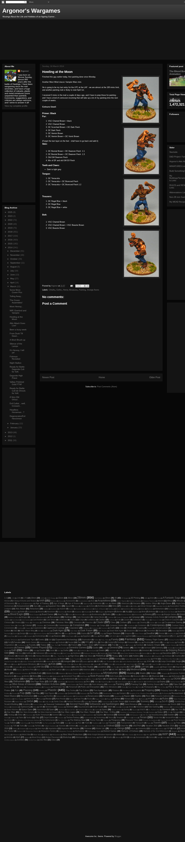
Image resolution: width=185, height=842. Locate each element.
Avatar (71, 609)
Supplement (90, 715)
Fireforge (120, 642)
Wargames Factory (48, 731)
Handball (51, 653)
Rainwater (83, 693)
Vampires (23, 728)
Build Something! (177, 171)
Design (22, 633)
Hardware (77, 653)
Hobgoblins (158, 656)
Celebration (137, 620)
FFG (87, 642)
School (157, 701)
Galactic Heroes (170, 645)
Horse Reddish (34, 659)
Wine (148, 734)
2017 (10, 236)
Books (108, 614)
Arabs (76, 606)
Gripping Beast (176, 650)
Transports (139, 723)
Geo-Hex (137, 648)
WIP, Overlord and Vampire (18, 311)
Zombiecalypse (9, 740)
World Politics (92, 737)
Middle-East (51, 673)
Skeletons (49, 707)
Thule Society (179, 720)
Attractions (34, 609)
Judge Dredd (166, 661)
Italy (92, 661)
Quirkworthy (72, 693)
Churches (89, 622)
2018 (10, 232)
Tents (135, 717)
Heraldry (21, 656)
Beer (94, 612)
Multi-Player (84, 676)
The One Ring (62, 720)
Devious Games (41, 633)
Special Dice (71, 709)
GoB (13, 650)
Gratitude (83, 650)
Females (17, 642)
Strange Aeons (93, 290)
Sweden (171, 715)
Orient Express (123, 681)
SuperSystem (78, 715)
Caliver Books (98, 617)
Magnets (178, 667)
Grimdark (145, 650)
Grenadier (112, 650)
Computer (93, 625)
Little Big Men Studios (84, 667)
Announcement (23, 606)
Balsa (142, 609)
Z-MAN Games (175, 737)
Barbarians (159, 609)
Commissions (63, 625)
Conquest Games (117, 625)
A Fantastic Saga (171, 598)
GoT (59, 650)
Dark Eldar (73, 631)
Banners (150, 609)
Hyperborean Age (145, 659)
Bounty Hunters (126, 614)
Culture (7, 631)
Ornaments (140, 681)
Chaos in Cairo (157, 620)
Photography (149, 687)
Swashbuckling (157, 715)
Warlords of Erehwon (130, 731)
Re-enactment (177, 693)
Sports (104, 709)
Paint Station (84, 684)
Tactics (29, 717)
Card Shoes (51, 620)
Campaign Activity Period (154, 617)
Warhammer (80, 731)
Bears (69, 612)
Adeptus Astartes (134, 601)
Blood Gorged (34, 614)
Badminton (127, 609)
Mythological (177, 676)
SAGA (30, 701)
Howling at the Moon (16, 318)
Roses (143, 699)
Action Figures (121, 601)
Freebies (64, 645)
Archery (92, 606)
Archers (83, 606)
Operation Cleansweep (75, 681)
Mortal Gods (46, 676)
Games (20, 647)
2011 (10, 440)
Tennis (129, 717)
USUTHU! (137, 726)
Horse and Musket (16, 659)
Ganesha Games (77, 647)
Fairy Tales (105, 640)
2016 (10, 240)
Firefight (111, 642)
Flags (139, 642)
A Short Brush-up (17, 340)
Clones (152, 622)
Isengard (67, 661)
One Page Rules (37, 681)
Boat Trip (61, 614)
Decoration (163, 631)
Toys (80, 723)
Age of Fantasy (42, 603)
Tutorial (29, 726)
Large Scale (130, 664)
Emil (130, 636)
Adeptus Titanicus (149, 601)
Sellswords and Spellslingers (104, 704)
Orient (113, 681)
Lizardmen (102, 667)
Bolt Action (78, 614)
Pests (123, 687)
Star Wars (11, 712)
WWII (131, 737)
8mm (158, 598)
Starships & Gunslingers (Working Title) (133, 712)
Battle (22, 612)
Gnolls (6, 650)
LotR (131, 666)
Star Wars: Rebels (88, 712)
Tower (66, 723)
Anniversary (9, 606)
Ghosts (170, 648)
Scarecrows (106, 701)
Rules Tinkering (179, 699)
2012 (10, 436)
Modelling (131, 673)
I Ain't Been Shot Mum (168, 659)
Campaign (136, 617)
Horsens (44, 659)
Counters (104, 628)
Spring (126, 709)
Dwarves (57, 636)
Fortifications (22, 645)
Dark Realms (102, 631)
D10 (39, 631)
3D (116, 598)
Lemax (7, 667)
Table (21, 717)
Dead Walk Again (116, 631)
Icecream (182, 659)
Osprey (163, 681)
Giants (177, 648)
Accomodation (83, 601)
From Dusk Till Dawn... (16, 334)
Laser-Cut (155, 664)
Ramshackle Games (110, 693)
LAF (102, 664)
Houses (84, 659)
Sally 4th (48, 701)
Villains (133, 728)
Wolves (26, 737)
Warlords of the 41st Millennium (155, 731)
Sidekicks (15, 707)
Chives (27, 622)
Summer (55, 715)
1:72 (25, 598)
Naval (26, 679)
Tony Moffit (35, 723)
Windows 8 (140, 734)
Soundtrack (176, 707)
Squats (134, 709)
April (12, 282)
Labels (96, 664)
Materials (86, 670)
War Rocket (9, 731)
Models (143, 673)
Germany (159, 648)
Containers (142, 625)
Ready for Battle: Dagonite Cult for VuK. (17, 369)
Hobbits (136, 656)
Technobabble (89, 717)
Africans (179, 601)
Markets (76, 670)
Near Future (47, 679)
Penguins (47, 687)
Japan (142, 661)
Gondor (42, 650)
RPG (150, 699)
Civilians (123, 622)
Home (102, 377)
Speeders (81, 709)
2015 (10, 243)
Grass (75, 650)
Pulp (22, 693)
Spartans (62, 709)
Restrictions (8, 699)
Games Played (38, 647)
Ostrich (6, 684)
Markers (67, 670)
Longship (122, 667)
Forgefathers (9, 645)
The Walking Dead (77, 720)
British (182, 614)
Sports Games (116, 709)
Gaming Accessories (59, 648)
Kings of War (66, 664)
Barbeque (171, 609)
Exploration (86, 640)
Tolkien (13, 723)
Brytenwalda (43, 617)
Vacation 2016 (168, 726)
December (15, 251)
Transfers (112, 723)
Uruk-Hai (124, 726)
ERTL (175, 636)
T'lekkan (13, 717)
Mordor (26, 676)
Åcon (93, 601)
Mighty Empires (73, 673)
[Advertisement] (91, 39)
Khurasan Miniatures (28, 664)
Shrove (6, 707)
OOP (51, 681)
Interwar (48, 661)
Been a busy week (18, 329)
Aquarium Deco (54, 606)
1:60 (18, 598)
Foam (165, 642)
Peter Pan (131, 687)
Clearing (143, 622)
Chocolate (35, 622)
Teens (110, 717)
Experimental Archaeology (67, 639)
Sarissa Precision (74, 701)
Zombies (20, 740)
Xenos (151, 737)
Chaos (147, 620)
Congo (102, 625)
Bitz (160, 612)
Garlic (105, 648)
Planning (27, 690)
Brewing (148, 614)
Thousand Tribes (131, 720)
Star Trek (178, 709)
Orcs (88, 681)
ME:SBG (115, 670)
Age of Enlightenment (25, 603)
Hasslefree (167, 653)
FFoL (95, 642)
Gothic (59, 290)
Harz (150, 653)
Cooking (20, 628)
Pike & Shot (161, 687)
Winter (155, 734)
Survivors (121, 715)
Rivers (72, 699)
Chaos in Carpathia (172, 620)
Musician (155, 676)
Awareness (79, 609)
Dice (60, 633)
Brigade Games (170, 614)
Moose (19, 676)
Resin (148, 696)
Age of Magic (59, 603)
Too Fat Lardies (47, 723)
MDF (107, 670)
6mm (152, 598)
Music (146, 676)
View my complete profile (16, 106)
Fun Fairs (122, 645)
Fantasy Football (174, 640)
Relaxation (69, 696)
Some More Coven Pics (16, 291)
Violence (161, 728)
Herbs (30, 656)
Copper (28, 628)
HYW (155, 659)
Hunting (118, 659)
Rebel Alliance (10, 696)
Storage (176, 712)
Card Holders (38, 620)
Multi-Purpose (97, 676)
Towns (73, 723)
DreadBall (150, 633)
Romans (127, 699)
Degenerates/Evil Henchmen (17, 417)
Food (179, 642)
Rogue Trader (99, 699)
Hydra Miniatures (130, 659)
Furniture (139, 645)
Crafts (112, 628)
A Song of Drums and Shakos (24, 601)
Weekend (16, 734)
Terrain (143, 717)
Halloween (40, 653)
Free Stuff (54, 645)
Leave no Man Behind (177, 664)
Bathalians (13, 612)
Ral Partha (94, 693)
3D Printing (135, 598)
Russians (8, 701)
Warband (20, 731)
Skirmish (70, 707)
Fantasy (130, 639)
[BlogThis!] (79, 286)
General (114, 647)
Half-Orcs (18, 653)
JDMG (149, 661)
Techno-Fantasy (73, 717)
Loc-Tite (113, 667)
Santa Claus (59, 701)
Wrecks (118, 737)
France (43, 645)
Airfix (106, 603)
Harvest (144, 653)
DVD (49, 636)
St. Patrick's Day (154, 709)
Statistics (152, 712)
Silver (35, 707)
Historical (101, 656)
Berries (120, 612)
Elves (102, 636)
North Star (117, 679)
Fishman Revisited (15, 357)
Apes (36, 606)
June (12, 274)
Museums (137, 676)
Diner (66, 633)
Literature (67, 667)
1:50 (12, 598)
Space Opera (27, 709)
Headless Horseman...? (17, 411)
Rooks (136, 699)
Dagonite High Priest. (16, 376)
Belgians (101, 612)
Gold (35, 650)
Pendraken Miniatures (34, 687)
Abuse (61, 601)
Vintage (152, 728)
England (154, 636)
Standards (166, 709)
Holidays (168, 656)
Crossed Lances (161, 628)
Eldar (95, 636)
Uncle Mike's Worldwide (95, 726)
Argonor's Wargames (31, 10)
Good (52, 650)
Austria (45, 609)
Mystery (166, 676)
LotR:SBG (145, 667)
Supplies (99, 715)
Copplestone (38, 628)
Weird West (37, 734)
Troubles (7, 726)
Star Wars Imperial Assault (47, 712)
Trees (178, 723)
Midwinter (62, 673)
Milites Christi (85, 673)
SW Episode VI (135, 715)
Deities (174, 631)
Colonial (28, 625)
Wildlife (119, 734)
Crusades (175, 628)
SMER (109, 707)
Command (51, 625)
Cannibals (15, 620)
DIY (92, 633)
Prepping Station (167, 690)
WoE (18, 737)
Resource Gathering (163, 696)
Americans (125, 603)
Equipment (165, 636)
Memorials (165, 670)
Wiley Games (129, 734)
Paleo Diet (177, 684)
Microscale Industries (21, 673)
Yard (158, 737)
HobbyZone (147, 656)
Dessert (31, 633)
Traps (149, 723)
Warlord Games (109, 731)
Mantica (19, 670)
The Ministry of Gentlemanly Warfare (27, 720)
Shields (173, 704)
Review (49, 699)
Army (114, 606)
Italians (85, 661)
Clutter (159, 622)
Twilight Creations (50, 726)
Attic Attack (20, 609)
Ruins (157, 699)
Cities (112, 622)
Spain (51, 709)
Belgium (110, 612)
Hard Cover (66, 653)
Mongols (164, 673)
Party (14, 687)
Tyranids (62, 726)
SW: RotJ (146, 715)
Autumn (63, 609)
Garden (96, 648)
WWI (125, 737)
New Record (82, 679)
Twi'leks (38, 726)
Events (41, 639)
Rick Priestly (61, 699)
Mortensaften (56, 676)
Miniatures (73, 290)
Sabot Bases (19, 701)
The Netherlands (48, 720)
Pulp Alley (35, 693)
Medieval (135, 669)
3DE (146, 598)
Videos (111, 728)
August (13, 267)
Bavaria (41, 612)
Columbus (40, 625)
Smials (124, 707)
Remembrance (80, 696)
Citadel (100, 622)
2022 (10, 220)
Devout (52, 633)
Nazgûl (36, 679)
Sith (40, 707)
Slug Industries (84, 707)
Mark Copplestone (43, 670)
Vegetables (52, 728)
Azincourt (89, 609)
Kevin (15, 664)
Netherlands (70, 679)
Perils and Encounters (90, 687)
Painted (110, 684)
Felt (9, 642)
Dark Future (86, 630)
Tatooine (61, 717)
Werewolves (56, 734)
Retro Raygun (19, 699)
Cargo (81, 620)
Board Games (47, 614)
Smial (117, 707)
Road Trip (80, 699)
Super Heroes (66, 715)
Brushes (33, 617)
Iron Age (57, 661)
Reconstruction (27, 696)
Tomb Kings (24, 723)
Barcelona (181, 609)
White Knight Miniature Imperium (100, 734)
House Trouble (74, 659)
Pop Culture (84, 690)
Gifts (183, 648)
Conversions (9, 628)
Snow (131, 707)
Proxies (14, 693)
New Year (92, 679)
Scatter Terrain (118, 701)
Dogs (102, 633)
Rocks (89, 699)
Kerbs (9, 664)
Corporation (74, 628)
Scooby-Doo (180, 701)
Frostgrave (102, 645)
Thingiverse (116, 720)
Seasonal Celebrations (55, 704)
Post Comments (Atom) (107, 387)
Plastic (52, 690)
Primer (179, 690)
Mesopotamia (177, 670)
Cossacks (86, 628)
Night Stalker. (16, 363)
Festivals (61, 642)
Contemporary (157, 625)
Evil (50, 640)
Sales (40, 701)
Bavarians (51, 612)
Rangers (122, 693)
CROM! (129, 628)
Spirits (97, 709)
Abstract (53, 601)
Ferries (53, 642)
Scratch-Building (11, 704)
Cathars (111, 620)
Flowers (157, 642)
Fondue (172, 642)
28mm (81, 597)
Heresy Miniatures (43, 656)
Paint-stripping (97, 684)
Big (127, 612)
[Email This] (76, 286)
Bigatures (136, 612)
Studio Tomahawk (42, 715)
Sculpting (26, 704)
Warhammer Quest (94, 731)
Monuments (9, 676)
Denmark (7, 633)
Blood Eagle (16, 614)
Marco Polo (29, 670)
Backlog (111, 609)
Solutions (166, 707)
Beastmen (78, 612)
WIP (165, 734)
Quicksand (61, 693)
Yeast (165, 737)
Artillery (135, 606)
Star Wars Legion (68, 712)
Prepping (149, 690)
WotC (101, 737)
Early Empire (69, 636)
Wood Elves (36, 737)
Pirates (7, 690)
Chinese (7, 622)
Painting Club (136, 684)
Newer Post (48, 377)
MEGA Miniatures (152, 670)
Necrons (59, 679)
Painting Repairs (153, 684)
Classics (134, 622)
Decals (141, 631)
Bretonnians (138, 614)
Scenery (144, 701)
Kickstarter (44, 664)
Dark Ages (58, 630)
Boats (70, 614)
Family (114, 639)
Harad (58, 653)
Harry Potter (112, 653)
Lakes (110, 664)
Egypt (79, 636)
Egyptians (87, 636)
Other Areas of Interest (23, 684)
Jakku (117, 661)
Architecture (103, 606)
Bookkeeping (97, 614)
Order (96, 681)
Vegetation (65, 728)
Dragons (128, 633)
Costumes (95, 628)
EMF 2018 (122, 636)
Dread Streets (139, 633)
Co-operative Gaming (173, 622)
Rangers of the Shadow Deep (140, 693)
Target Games (49, 717)
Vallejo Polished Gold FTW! (17, 383)
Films (102, 642)
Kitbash (76, 664)
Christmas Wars (62, 622)
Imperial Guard (9, 661)
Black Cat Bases (169, 612)
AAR (41, 600)
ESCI (181, 636)
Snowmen (140, 707)
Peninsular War (59, 687)
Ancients (137, 603)
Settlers (144, 704)
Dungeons (20, 636)
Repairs (127, 696)
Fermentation (44, 642)
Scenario (132, 701)
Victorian (87, 728)
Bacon (118, 609)
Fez (79, 642)
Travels (157, 722)
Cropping (140, 628)
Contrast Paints (178, 625)
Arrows (123, 606)
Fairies (96, 640)
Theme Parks (95, 720)
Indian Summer (28, 661)
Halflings (29, 653)
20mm (70, 598)
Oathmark (145, 679)
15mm (60, 598)
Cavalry (127, 620)
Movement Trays (70, 676)
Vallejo (15, 728)
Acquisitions (104, 600)
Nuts (136, 679)
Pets (139, 687)
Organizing (104, 681)
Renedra (106, 696)
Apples (43, 606)
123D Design (51, 598)
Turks (22, 726)
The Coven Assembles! (16, 301)
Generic (126, 648)
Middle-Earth (36, 673)
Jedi (156, 661)
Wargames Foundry (65, 731)
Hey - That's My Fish (60, 656)
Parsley (6, 687)
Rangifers (156, 693)
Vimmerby (142, 728)
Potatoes (115, 690)
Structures (29, 715)
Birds (144, 612)
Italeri (77, 661)
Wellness (47, 734)
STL (168, 712)
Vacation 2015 (152, 726)
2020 (10, 224)
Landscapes (119, 664)
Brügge (24, 617)
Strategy (11, 715)
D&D (15, 631)
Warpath (174, 731)
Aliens (114, 603)
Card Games (26, 620)
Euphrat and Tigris (27, 640)
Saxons (94, 701)
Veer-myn (41, 728)
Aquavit (68, 606)
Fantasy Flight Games (154, 639)
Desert (15, 633)
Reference (59, 696)
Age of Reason (74, 603)
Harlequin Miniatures (90, 653)
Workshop (67, 737)
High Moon (88, 656)
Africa (169, 601)
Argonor (25, 71)
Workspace (80, 737)
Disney (74, 633)
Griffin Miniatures (132, 650)
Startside (173, 152)
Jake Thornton (108, 661)
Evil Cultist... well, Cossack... (17, 404)
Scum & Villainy (38, 704)
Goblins (26, 650)
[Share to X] (82, 286)
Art (129, 606)
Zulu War (43, 740)
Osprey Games (175, 681)
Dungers (30, 636)
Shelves (152, 704)
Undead (110, 725)
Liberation (16, 667)
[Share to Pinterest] (87, 286)
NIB (107, 679)
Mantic (10, 669)
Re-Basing (165, 693)
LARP (139, 664)
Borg (116, 614)
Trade (87, 723)
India (18, 661)
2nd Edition (98, 598)
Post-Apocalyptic (101, 690)
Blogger (118, 836)
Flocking (147, 642)
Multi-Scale (114, 676)
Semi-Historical (131, 704)
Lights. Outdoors (27, 667)
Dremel (162, 633)
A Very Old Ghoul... (14, 398)
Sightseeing (25, 707)
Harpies (102, 653)
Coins (20, 625)
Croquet (149, 628)
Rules (165, 698)
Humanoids (93, 659)
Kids (53, 664)
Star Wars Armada (27, 712)
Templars (120, 717)
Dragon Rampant (113, 633)
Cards (72, 620)
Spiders (89, 709)
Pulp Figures (49, 693)
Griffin (121, 650)
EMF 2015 (112, 636)
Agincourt (87, 603)
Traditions (95, 723)
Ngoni (100, 679)
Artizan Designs (146, 606)
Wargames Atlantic (32, 731)
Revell (41, 699)
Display (84, 633)
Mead (124, 669)
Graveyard (92, 650)
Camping (172, 617)
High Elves (74, 656)
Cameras (111, 617)
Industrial (39, 661)
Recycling (40, 696)
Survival (109, 715)
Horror (65, 290)
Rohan (117, 699)
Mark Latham (57, 670)
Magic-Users (167, 667)
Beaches (61, 612)
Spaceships (41, 709)
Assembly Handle (161, 606)
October (14, 259)
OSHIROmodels (151, 681)
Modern (153, 673)
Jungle (178, 661)
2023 (10, 216)
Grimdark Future (158, 650)
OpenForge (61, 681)
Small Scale (98, 707)
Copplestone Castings (55, 628)
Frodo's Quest (88, 645)
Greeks (102, 650)
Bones (87, 614)
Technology (100, 717)
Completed (78, 625)
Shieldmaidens (163, 704)
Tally (37, 717)
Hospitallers (53, 659)
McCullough (98, 670)
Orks (131, 681)
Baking (135, 609)
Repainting (117, 696)
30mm (107, 598)
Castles (102, 620)
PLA (16, 690)
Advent (160, 601)
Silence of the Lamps (16, 345)
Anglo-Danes (166, 603)
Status (160, 712)
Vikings (120, 728)
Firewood (131, 642)
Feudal (71, 642)
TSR (14, 726)
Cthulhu (52, 290)
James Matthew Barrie (129, 661)
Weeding (7, 734)
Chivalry (17, 622)
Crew (121, 628)
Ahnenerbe (97, 603)
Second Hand (77, 704)
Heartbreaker (9, 656)
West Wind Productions (73, 734)
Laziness (164, 664)
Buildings (68, 617)
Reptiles (138, 696)
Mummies (126, 676)
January (14, 427)
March (13, 286)
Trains (104, 723)
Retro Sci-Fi (31, 699)
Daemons (47, 631)
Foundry (32, 645)
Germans (147, 648)
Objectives (158, 679)
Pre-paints (137, 690)
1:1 (5, 598)
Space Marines (12, 709)
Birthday (152, 612)
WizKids (10, 737)
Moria (35, 676)
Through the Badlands (150, 720)
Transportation (126, 723)
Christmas (46, 622)
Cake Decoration (83, 617)
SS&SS (142, 709)
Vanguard (31, 728)
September (15, 263)
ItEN (98, 661)
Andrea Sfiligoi (151, 603)
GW (6, 653)
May (12, 278)
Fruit (113, 645)
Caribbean (91, 620)
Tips (5, 723)
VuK (174, 728)
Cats (119, 620)
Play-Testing (71, 690)
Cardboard (63, 620)
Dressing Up (172, 633)
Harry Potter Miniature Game (129, 653)
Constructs (131, 625)
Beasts (86, 612)
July (12, 271)
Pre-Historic (126, 690)
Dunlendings (40, 636)
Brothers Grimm (13, 617)
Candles (7, 620)
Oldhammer (19, 681)
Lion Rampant (54, 667)
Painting (82, 290)
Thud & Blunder (165, 720)
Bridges (158, 614)
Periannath (73, 687)
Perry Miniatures (110, 687)
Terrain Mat (157, 717)
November (15, 255)
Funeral (130, 645)
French (74, 645)
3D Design (124, 598)
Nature (17, 679)
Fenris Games (30, 642)
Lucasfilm (157, 667)
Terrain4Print (170, 717)
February (14, 423)
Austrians (54, 609)
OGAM (177, 678)
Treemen (170, 723)
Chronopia (77, 622)
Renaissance (93, 696)
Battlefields (31, 612)
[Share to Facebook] (85, 286)
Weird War (26, 734)
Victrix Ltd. (100, 728)
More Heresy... (16, 306)
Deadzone (131, 631)
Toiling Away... (16, 296)
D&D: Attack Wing (28, 631)
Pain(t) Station (71, 684)
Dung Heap (11, 636)
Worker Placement (52, 737)
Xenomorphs (141, 737)
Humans (104, 658)
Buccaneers (55, 617)
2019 (10, 228)
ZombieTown (32, 740)
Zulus (53, 740)
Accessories (70, 601)
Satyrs (86, 701)
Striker (20, 715)
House (62, 659)
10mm (33, 598)
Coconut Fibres (9, 625)
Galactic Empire (153, 645)
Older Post (154, 377)
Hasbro (157, 653)
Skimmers (60, 707)
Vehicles (76, 728)
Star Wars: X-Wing (108, 712)
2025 (10, 212)
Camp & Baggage (122, 617)
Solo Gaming (153, 707)
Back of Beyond (100, 609)
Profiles (6, 693)
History (115, 656)
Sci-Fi (165, 701)
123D (42, 598)
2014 (10, 247)
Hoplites (178, 656)
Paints (166, 684)
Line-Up (40, 666)
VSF (168, 728)
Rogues (109, 699)
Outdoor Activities (50, 684)
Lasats (147, 664)
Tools (58, 723)
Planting (42, 690)
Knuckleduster (86, 664)
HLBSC (126, 656)
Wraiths (109, 737)
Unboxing (81, 726)
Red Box (49, 696)
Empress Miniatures (142, 636)
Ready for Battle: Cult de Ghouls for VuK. (17, 390)
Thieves (106, 720)
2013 (10, 432)
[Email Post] (71, 286)
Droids (181, 633)
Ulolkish (72, 726)
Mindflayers (96, 673)
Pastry (22, 687)
